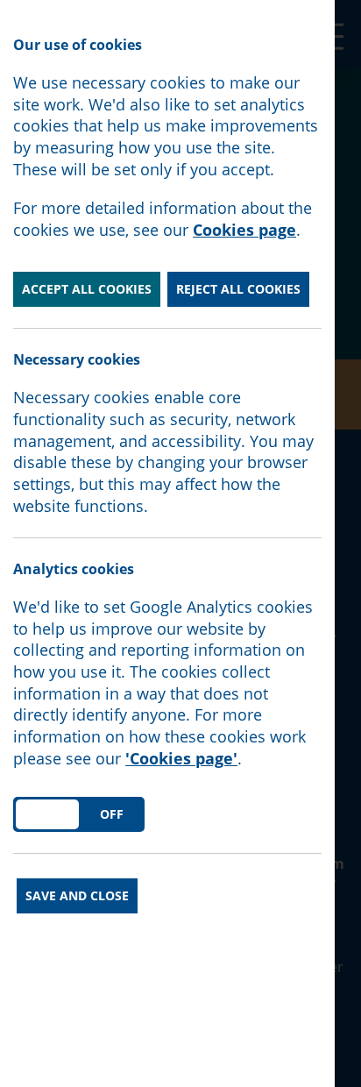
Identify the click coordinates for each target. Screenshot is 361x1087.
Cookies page (244, 229)
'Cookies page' (181, 758)
